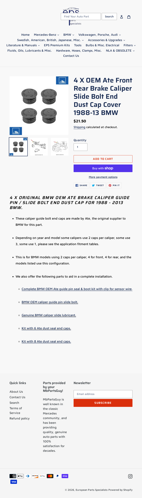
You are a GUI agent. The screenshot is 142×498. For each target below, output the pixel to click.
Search (14, 402)
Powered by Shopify (120, 489)
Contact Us (17, 397)
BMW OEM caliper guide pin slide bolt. (50, 302)
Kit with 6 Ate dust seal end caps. (46, 328)
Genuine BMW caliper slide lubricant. (49, 315)
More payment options (103, 176)
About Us (16, 391)
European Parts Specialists (92, 489)
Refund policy (20, 418)
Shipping (79, 127)
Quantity (80, 140)
